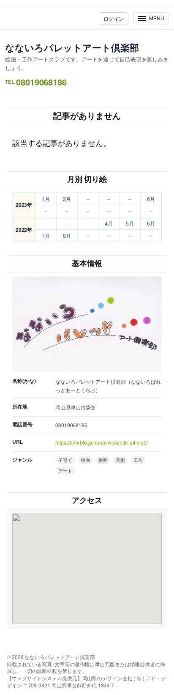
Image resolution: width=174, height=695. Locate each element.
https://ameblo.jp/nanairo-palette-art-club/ (101, 442)
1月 (46, 198)
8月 (67, 235)
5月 (130, 223)
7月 (46, 235)
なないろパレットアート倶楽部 (72, 47)
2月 (67, 198)
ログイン (113, 18)
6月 (151, 198)
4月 (109, 223)
